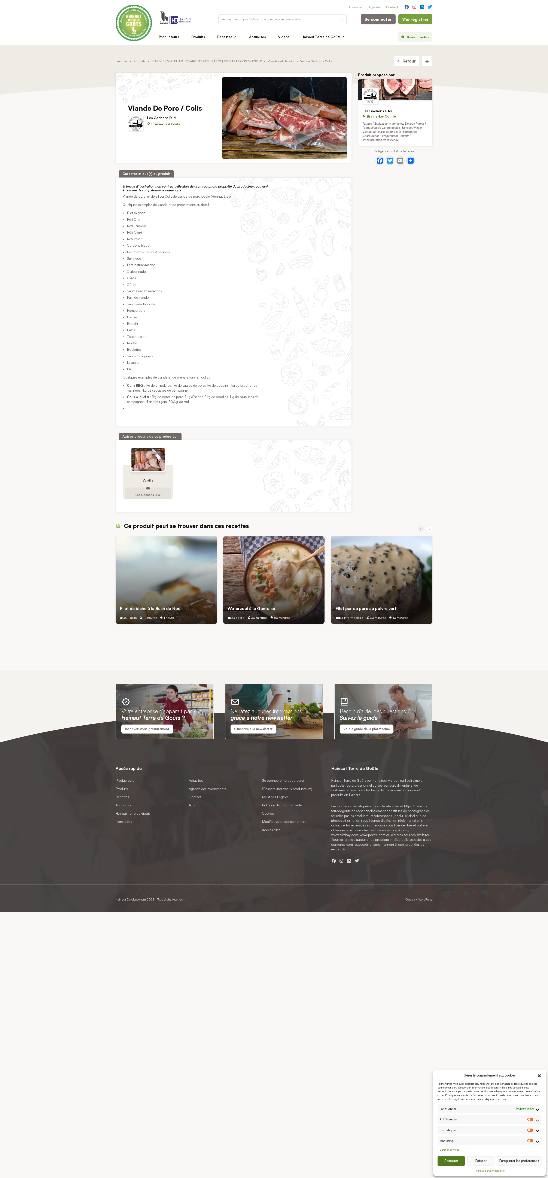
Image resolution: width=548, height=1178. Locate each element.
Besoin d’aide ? (418, 37)
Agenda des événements (207, 789)
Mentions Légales (275, 797)
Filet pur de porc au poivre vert (365, 608)
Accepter (451, 1161)
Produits (198, 37)
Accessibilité (271, 830)
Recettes (224, 37)
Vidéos (283, 37)
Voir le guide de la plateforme (366, 729)
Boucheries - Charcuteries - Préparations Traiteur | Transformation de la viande (391, 136)
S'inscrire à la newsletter (253, 729)
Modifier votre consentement (284, 821)
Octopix (410, 899)
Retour (408, 61)
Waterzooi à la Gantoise (251, 608)
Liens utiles (124, 821)
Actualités (257, 37)
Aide (192, 805)
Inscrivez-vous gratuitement (147, 729)
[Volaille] (148, 459)
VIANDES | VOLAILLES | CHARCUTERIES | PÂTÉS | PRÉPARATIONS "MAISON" (207, 61)
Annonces (355, 7)
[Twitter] (390, 160)
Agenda (374, 7)
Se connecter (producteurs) (283, 780)
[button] (539, 1075)
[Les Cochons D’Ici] (395, 89)
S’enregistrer (415, 19)
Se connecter (378, 19)
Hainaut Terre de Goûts (321, 37)
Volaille (148, 480)
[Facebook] (379, 160)
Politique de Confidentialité (490, 1170)
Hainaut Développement (131, 899)
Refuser (481, 1161)
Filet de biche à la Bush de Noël (151, 608)
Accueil (122, 61)
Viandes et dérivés (281, 61)
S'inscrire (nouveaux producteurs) (287, 789)
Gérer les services (449, 1149)
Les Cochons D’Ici (161, 117)
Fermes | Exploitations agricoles (383, 123)
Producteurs (169, 37)
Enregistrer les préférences (519, 1161)
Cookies (268, 813)
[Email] (400, 160)
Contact (392, 7)
